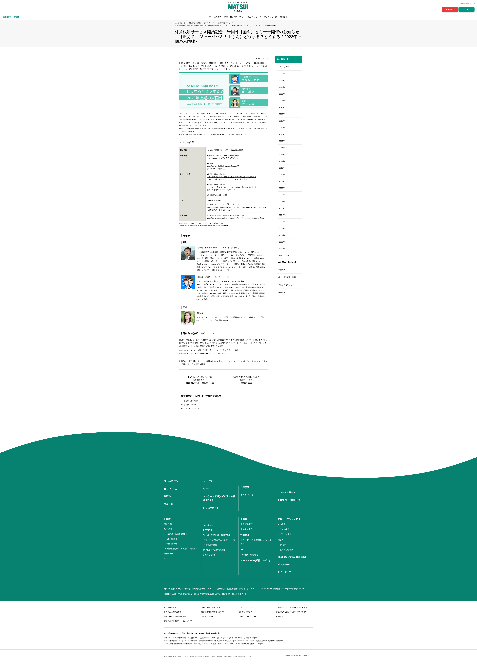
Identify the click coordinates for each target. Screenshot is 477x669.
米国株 (243, 519)
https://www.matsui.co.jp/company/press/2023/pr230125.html (202, 353)
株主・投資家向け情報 (233, 17)
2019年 (282, 114)
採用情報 (283, 17)
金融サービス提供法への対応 (175, 617)
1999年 (282, 249)
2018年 (282, 121)
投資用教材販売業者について (212, 612)
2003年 (282, 222)
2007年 (282, 195)
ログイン (466, 9)
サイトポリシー (207, 617)
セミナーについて (191, 405)
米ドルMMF (284, 564)
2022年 (282, 94)
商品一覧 (168, 504)
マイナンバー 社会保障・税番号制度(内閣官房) (280, 589)
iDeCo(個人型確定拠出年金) (292, 557)
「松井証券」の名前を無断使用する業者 (291, 607)
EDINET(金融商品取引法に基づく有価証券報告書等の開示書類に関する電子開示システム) (204, 594)
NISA (280, 540)
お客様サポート (211, 508)
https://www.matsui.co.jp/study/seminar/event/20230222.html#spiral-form (235, 218)
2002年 (282, 228)
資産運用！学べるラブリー (222, 128)
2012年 (282, 161)
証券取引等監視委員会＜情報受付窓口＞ (235, 589)
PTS (166, 558)
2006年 (282, 202)
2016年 (282, 134)
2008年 (282, 188)
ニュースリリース (287, 492)
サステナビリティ (253, 17)
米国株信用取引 (247, 529)
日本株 (167, 519)
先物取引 (282, 524)
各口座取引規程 (170, 607)
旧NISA (283, 545)
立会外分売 (208, 525)
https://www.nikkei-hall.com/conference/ (222, 166)
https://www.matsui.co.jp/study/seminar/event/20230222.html (204, 226)
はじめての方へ (172, 481)
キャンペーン (247, 495)
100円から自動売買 (249, 555)
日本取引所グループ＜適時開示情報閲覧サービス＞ (187, 589)
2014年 (282, 148)
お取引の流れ (209, 555)
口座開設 (450, 9)
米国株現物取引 (247, 524)
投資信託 (244, 535)
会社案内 (217, 17)
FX (241, 549)
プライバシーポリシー (247, 617)
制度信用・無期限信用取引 (176, 534)
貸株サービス (170, 553)
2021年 (282, 101)
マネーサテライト (216, 267)
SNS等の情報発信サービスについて (178, 621)
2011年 (282, 168)
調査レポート (284, 255)
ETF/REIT (207, 530)
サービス (207, 481)
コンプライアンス (245, 612)
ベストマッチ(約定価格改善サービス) (219, 540)
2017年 (282, 128)
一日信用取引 (171, 544)
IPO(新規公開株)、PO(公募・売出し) (180, 548)
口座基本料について (191, 409)
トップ (208, 17)
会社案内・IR (283, 59)
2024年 (282, 80)
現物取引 (168, 524)
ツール (206, 489)
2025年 (282, 74)
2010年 (282, 175)
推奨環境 (279, 617)
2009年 (282, 181)
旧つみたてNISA (286, 550)
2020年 (282, 107)
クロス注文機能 (210, 545)
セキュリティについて (247, 607)
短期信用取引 (171, 539)
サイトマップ (284, 572)
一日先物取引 (284, 529)
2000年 (282, 242)
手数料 (167, 496)
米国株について (190, 401)
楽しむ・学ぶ (170, 489)
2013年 (282, 154)
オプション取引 (285, 534)
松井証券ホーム (465, 3)
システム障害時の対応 (172, 612)
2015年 (282, 141)
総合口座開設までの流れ (214, 550)
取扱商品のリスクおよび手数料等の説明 (291, 612)
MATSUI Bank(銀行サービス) (255, 560)
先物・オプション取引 (289, 519)
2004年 (282, 215)
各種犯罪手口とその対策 (210, 607)
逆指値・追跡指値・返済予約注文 (218, 535)
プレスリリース (270, 17)
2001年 (282, 235)
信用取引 (168, 529)
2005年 (282, 208)
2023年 (282, 87)
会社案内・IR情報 (287, 500)
